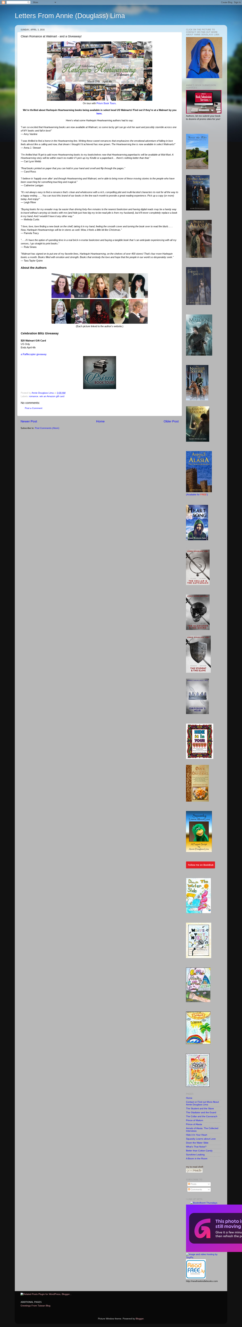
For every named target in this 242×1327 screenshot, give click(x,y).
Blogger (140, 1318)
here (99, 113)
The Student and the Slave (200, 1108)
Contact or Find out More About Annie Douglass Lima (202, 1103)
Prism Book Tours (106, 103)
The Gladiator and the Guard (201, 1112)
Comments (196, 1189)
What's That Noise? (196, 1146)
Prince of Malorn (194, 1120)
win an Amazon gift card (52, 396)
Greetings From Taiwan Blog (35, 1305)
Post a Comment (33, 408)
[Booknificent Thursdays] (203, 1203)
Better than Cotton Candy (199, 1150)
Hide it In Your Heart (196, 1135)
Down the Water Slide (197, 1143)
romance (33, 396)
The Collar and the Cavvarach (201, 1116)
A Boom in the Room (196, 1158)
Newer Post (29, 421)
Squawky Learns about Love (201, 1139)
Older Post (171, 421)
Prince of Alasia (194, 1124)
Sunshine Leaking (195, 1154)
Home (100, 421)
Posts (193, 1184)
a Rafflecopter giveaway (34, 354)
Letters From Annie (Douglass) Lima (70, 16)
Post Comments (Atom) (47, 428)
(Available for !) (197, 494)
